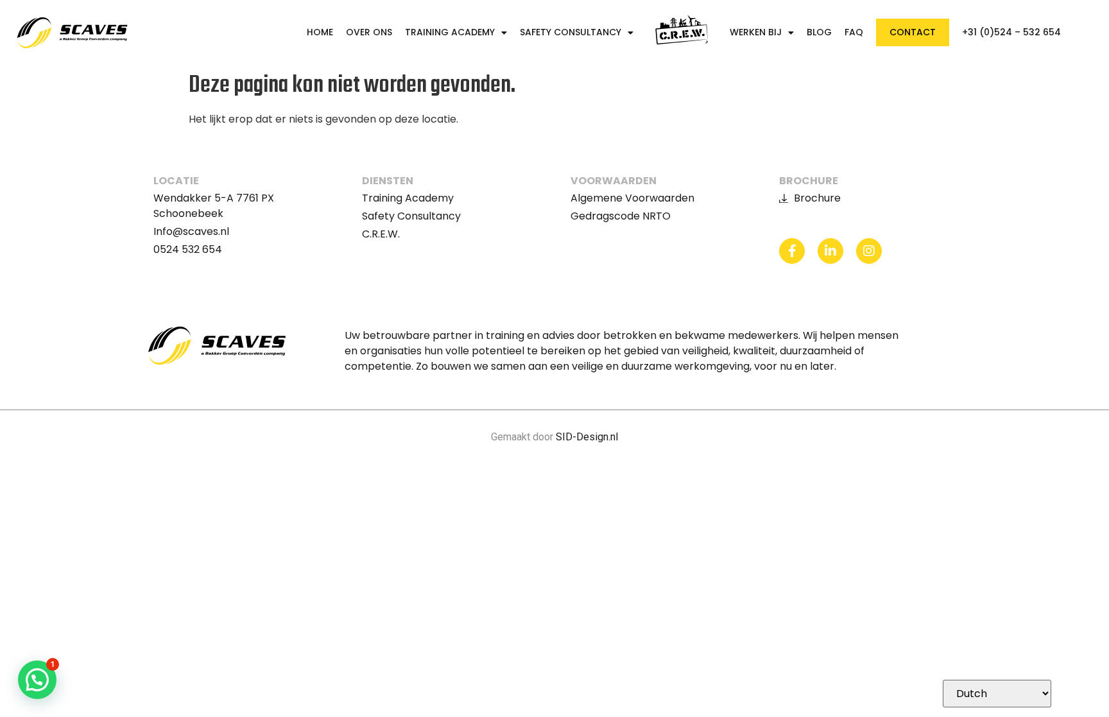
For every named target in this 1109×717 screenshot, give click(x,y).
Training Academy (450, 32)
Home (320, 32)
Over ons (369, 32)
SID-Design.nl (587, 437)
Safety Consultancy (570, 32)
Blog (819, 32)
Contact (913, 32)
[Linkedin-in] (830, 251)
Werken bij (756, 32)
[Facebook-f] (792, 251)
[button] (37, 680)
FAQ (854, 32)
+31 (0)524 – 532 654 (1011, 32)
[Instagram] (869, 251)
